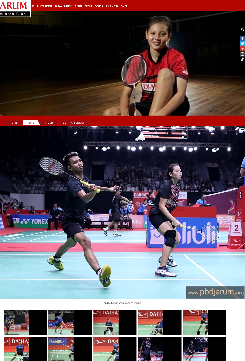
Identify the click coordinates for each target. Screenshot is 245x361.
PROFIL (88, 6)
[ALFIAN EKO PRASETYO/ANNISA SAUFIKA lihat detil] (16, 322)
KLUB (35, 6)
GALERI (124, 6)
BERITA (78, 6)
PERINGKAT (46, 6)
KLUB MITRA (111, 6)
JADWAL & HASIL (63, 6)
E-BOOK (99, 6)
